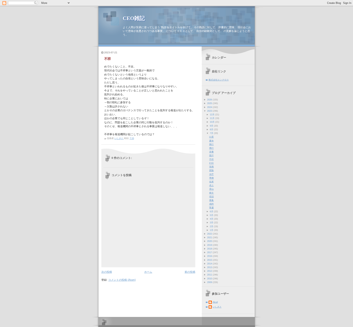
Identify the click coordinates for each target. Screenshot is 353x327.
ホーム (148, 271)
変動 (211, 170)
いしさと (217, 307)
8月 (212, 129)
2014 (210, 263)
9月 (212, 126)
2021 (210, 237)
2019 (210, 245)
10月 (212, 122)
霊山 (211, 189)
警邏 (211, 207)
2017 (210, 252)
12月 (212, 114)
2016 (210, 256)
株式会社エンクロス (219, 80)
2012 (210, 271)
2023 (210, 111)
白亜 (211, 137)
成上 (211, 185)
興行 (211, 144)
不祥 (211, 159)
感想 (211, 204)
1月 (212, 230)
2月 (212, 226)
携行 (211, 148)
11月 (212, 118)
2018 (210, 248)
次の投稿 (106, 271)
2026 (210, 99)
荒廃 (211, 166)
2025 (210, 103)
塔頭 (211, 196)
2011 (210, 274)
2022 (210, 234)
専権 (211, 178)
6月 (212, 211)
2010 (210, 278)
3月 (212, 222)
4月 (212, 219)
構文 (211, 193)
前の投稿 (190, 271)
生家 (211, 181)
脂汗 (211, 155)
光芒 (211, 174)
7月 (212, 133)
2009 (210, 282)
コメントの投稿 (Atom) (122, 279)
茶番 (211, 152)
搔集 (211, 200)
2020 (210, 241)
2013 (210, 267)
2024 (210, 107)
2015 (210, 260)
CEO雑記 (134, 18)
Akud (215, 302)
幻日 (211, 163)
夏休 (211, 140)
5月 (212, 215)
